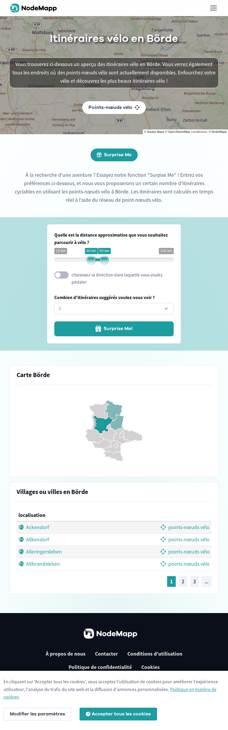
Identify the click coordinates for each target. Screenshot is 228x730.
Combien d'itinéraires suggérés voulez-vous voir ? (104, 297)
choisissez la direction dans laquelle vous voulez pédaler (117, 278)
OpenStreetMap (179, 131)
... (206, 581)
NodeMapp (219, 131)
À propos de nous (66, 654)
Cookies (150, 667)
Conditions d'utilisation (154, 654)
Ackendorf (37, 527)
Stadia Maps (155, 131)
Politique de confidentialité (100, 667)
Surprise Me (118, 154)
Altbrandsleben (42, 564)
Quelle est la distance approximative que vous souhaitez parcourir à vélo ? (111, 238)
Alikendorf (37, 539)
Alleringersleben (43, 551)
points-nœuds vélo (188, 527)
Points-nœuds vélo (110, 107)
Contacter (106, 654)
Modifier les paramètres (37, 714)
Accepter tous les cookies (121, 714)
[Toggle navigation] (213, 8)
